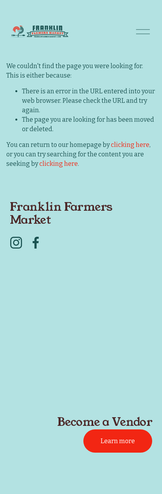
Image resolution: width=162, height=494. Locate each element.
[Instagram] (16, 242)
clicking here (130, 145)
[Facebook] (35, 242)
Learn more (118, 441)
